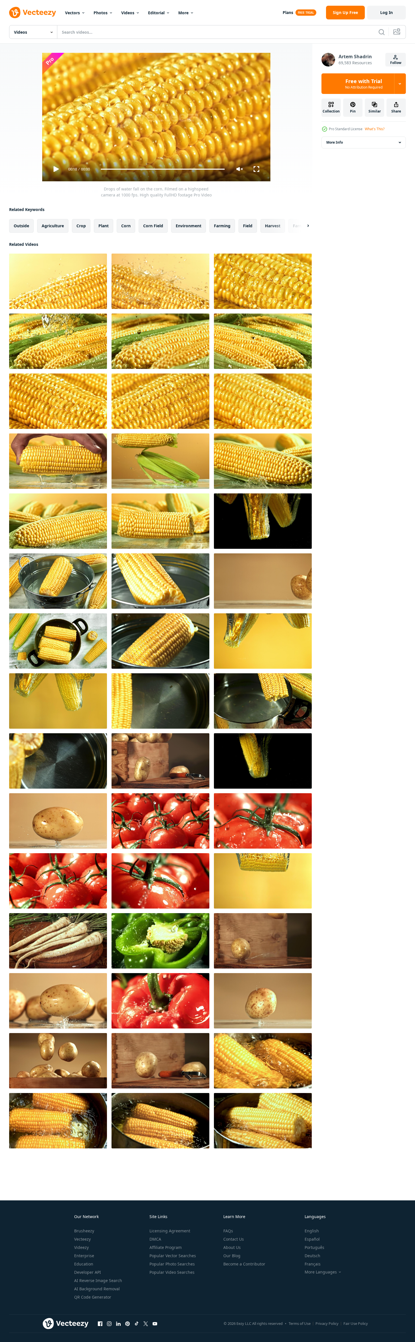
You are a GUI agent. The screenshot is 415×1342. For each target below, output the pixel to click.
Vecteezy (82, 1239)
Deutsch (312, 1255)
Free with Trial (363, 84)
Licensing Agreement (169, 1230)
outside (21, 225)
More (183, 12)
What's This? (374, 128)
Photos (101, 12)
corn (126, 225)
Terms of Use (300, 1323)
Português (314, 1247)
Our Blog (231, 1255)
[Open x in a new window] (145, 1323)
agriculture (53, 225)
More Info (334, 142)
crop (81, 225)
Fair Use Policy (355, 1323)
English (312, 1230)
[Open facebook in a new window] (100, 1323)
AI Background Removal (97, 1288)
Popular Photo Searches (172, 1264)
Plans (288, 12)
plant (103, 225)
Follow (395, 62)
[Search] (381, 32)
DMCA (155, 1239)
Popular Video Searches (172, 1272)
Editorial (156, 12)
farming (222, 225)
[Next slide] (303, 226)
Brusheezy (84, 1230)
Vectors (72, 12)
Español (312, 1239)
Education (83, 1264)
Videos (127, 12)
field (247, 225)
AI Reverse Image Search (98, 1280)
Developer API (87, 1272)
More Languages (321, 1272)
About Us (232, 1247)
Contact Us (233, 1239)
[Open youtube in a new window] (155, 1323)
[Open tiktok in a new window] (136, 1323)
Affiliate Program (165, 1247)
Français (313, 1264)
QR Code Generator (92, 1297)
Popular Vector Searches (172, 1255)
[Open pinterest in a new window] (127, 1323)
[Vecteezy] (32, 12)
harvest (272, 225)
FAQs (228, 1230)
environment (188, 225)
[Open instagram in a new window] (109, 1323)
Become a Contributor (244, 1264)
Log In (386, 12)
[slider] (162, 169)
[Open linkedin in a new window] (118, 1323)
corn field (153, 225)
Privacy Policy (327, 1323)
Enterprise (84, 1255)
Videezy (81, 1247)
